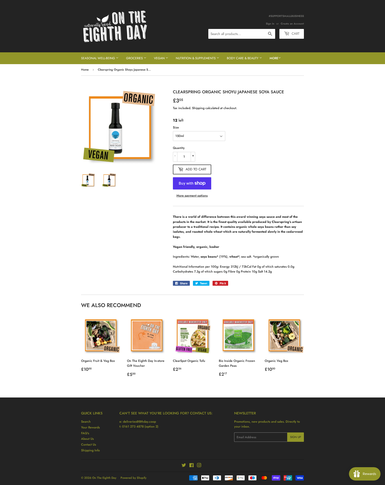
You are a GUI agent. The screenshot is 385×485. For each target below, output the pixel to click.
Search (86, 421)
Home (85, 69)
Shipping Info (90, 450)
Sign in (270, 23)
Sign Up (295, 437)
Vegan (160, 58)
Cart (295, 33)
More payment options (192, 195)
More (274, 58)
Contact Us (88, 444)
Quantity (179, 148)
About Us (87, 438)
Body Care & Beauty (243, 58)
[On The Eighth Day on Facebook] (191, 466)
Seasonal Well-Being (98, 58)
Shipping (198, 108)
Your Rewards (90, 427)
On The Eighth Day (104, 478)
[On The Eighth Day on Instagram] (199, 466)
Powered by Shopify (133, 478)
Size (176, 127)
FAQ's (85, 433)
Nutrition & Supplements (196, 58)
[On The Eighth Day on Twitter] (184, 466)
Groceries (135, 58)
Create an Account (292, 23)
